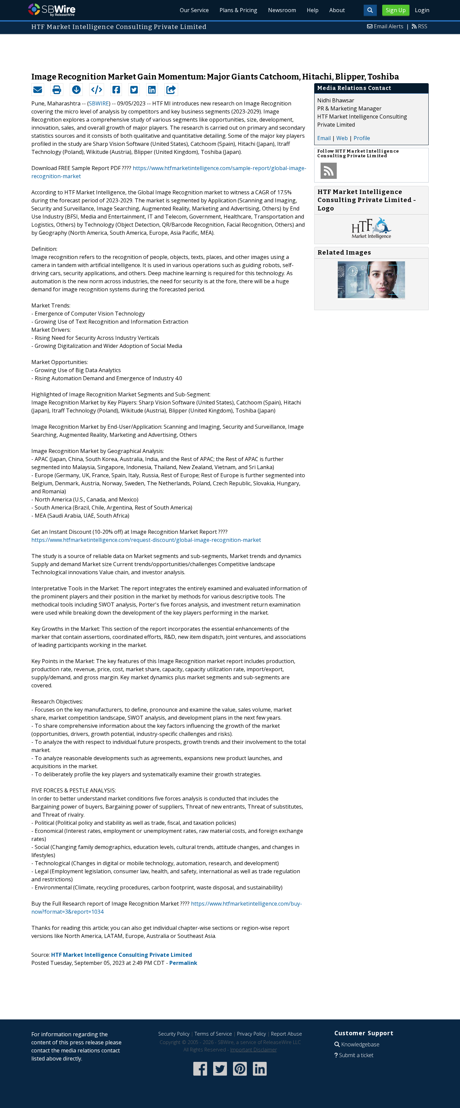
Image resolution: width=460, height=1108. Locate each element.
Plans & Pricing (238, 10)
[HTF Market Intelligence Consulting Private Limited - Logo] (372, 237)
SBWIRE (99, 103)
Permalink (183, 963)
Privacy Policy (251, 1034)
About (337, 10)
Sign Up (396, 10)
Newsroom (282, 10)
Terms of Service (213, 1034)
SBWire (51, 10)
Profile (362, 138)
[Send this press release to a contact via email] (38, 90)
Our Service (194, 10)
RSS (422, 26)
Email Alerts (388, 26)
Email (324, 138)
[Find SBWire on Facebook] (200, 1076)
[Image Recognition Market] (371, 297)
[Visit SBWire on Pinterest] (240, 1076)
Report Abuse (286, 1034)
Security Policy (174, 1034)
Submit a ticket (356, 1055)
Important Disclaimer (253, 1049)
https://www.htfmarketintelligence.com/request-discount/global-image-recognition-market (146, 540)
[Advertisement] (230, 50)
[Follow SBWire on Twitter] (220, 1076)
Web (342, 138)
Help (313, 10)
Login (422, 10)
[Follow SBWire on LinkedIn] (260, 1076)
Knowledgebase (360, 1044)
